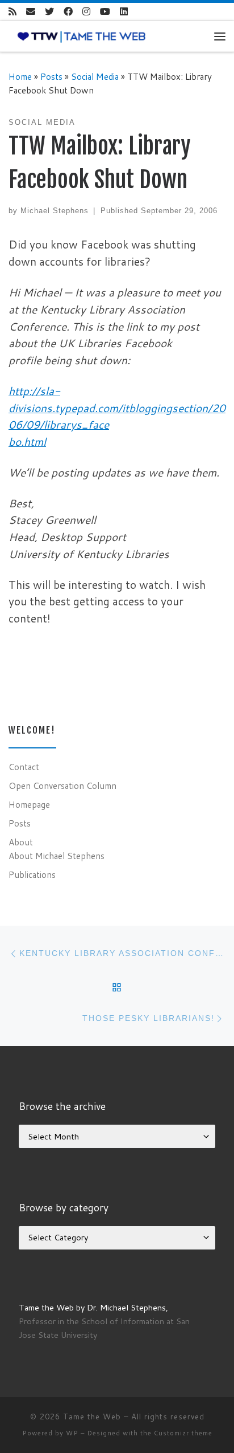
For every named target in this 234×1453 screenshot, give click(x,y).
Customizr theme (183, 1433)
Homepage (29, 804)
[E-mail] (30, 12)
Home (20, 76)
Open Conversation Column (62, 785)
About (21, 842)
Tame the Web (92, 1416)
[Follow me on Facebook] (68, 12)
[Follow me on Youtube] (105, 12)
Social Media (95, 76)
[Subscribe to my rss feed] (12, 12)
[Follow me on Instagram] (86, 12)
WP (72, 1433)
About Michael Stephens (57, 855)
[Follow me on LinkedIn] (124, 12)
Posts (51, 76)
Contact (24, 766)
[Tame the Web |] (81, 35)
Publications (32, 874)
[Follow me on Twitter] (49, 12)
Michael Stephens (54, 210)
